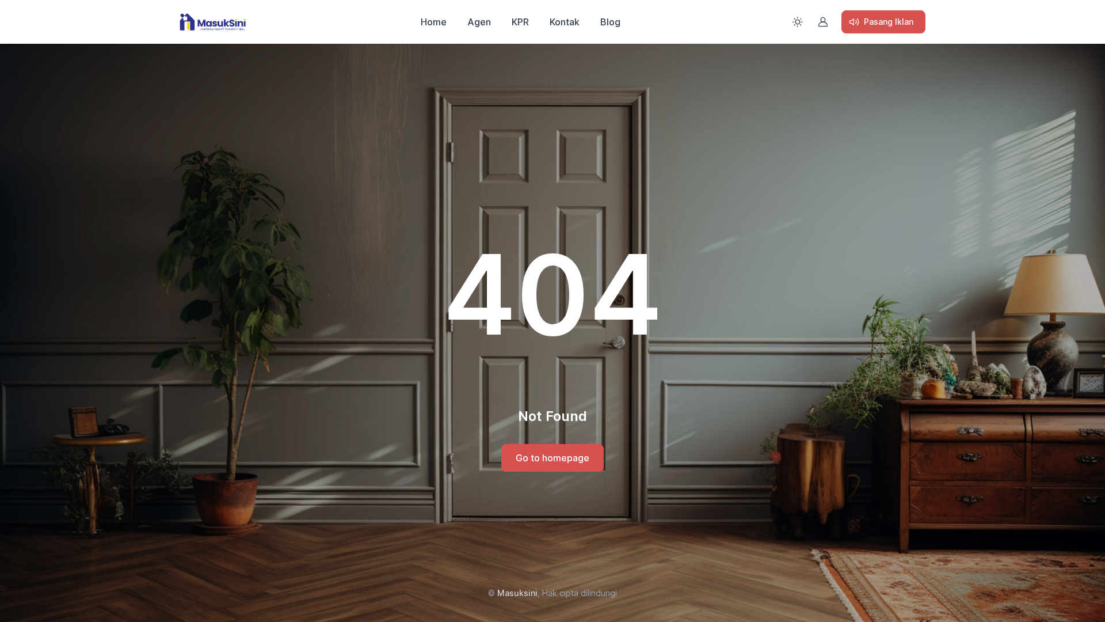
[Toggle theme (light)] (797, 21)
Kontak (565, 22)
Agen (479, 22)
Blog (610, 22)
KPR (520, 22)
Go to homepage (552, 458)
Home (434, 22)
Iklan (888, 21)
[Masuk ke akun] (823, 21)
